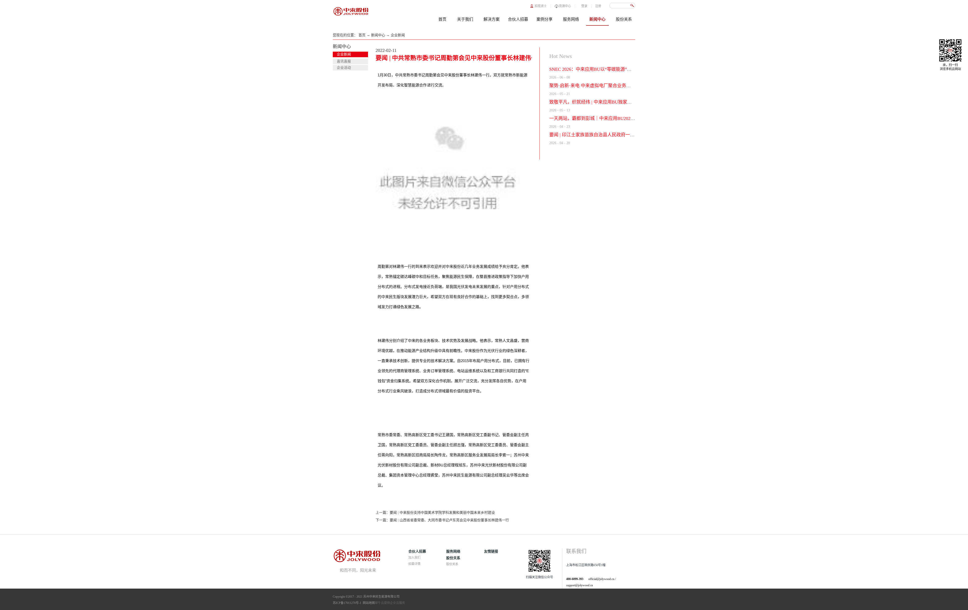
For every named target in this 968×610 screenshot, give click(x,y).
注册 (598, 6)
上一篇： (435, 513)
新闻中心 (378, 35)
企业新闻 (398, 35)
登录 (584, 6)
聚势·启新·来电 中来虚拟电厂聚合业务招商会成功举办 (603, 85)
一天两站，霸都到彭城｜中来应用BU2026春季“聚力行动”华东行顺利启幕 (622, 118)
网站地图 (368, 603)
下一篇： (442, 520)
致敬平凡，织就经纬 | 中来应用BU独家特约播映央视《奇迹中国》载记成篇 (624, 102)
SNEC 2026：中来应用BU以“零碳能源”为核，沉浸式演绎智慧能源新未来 (622, 69)
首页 (442, 19)
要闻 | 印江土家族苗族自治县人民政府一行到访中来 (601, 134)
